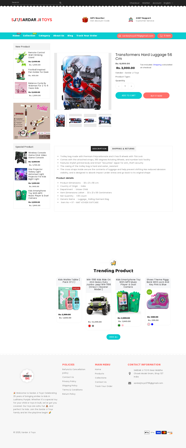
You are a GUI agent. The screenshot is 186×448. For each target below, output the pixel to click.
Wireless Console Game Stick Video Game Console (37, 155)
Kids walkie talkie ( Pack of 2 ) (69, 280)
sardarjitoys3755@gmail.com (148, 383)
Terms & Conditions (72, 389)
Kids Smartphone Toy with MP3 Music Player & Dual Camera (38, 194)
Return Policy (69, 394)
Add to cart (129, 95)
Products (99, 373)
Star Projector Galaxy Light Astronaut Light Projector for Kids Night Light (37, 174)
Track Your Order (103, 386)
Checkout (135, 3)
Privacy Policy (69, 381)
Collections (100, 377)
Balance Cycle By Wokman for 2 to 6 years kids (38, 85)
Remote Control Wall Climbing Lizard (36, 55)
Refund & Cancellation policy (73, 371)
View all (113, 337)
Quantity (120, 81)
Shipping (157, 65)
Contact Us (68, 377)
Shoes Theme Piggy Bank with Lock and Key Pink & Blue (158, 282)
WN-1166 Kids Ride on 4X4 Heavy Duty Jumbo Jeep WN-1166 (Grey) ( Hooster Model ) (98, 284)
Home (98, 369)
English (167, 3)
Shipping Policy (69, 385)
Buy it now (156, 96)
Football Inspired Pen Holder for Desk (38, 70)
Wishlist (146, 3)
